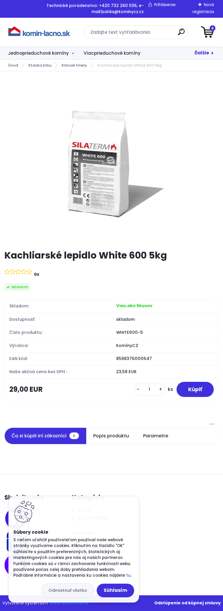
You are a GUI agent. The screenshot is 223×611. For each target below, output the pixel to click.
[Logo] (39, 32)
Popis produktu (111, 435)
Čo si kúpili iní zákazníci (43, 435)
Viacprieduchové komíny (112, 53)
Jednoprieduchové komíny (38, 53)
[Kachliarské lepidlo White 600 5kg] (111, 160)
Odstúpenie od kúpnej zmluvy (187, 603)
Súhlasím (115, 590)
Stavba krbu (39, 65)
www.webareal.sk (69, 603)
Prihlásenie (165, 5)
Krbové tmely (74, 65)
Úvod (13, 65)
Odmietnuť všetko (67, 590)
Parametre (155, 435)
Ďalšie (202, 53)
